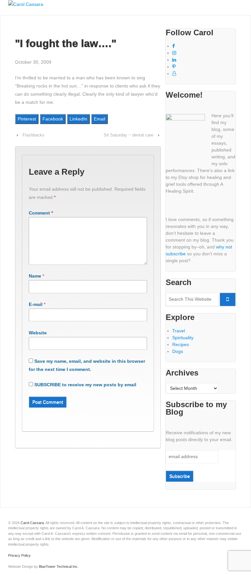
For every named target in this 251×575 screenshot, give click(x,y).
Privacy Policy (19, 555)
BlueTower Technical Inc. (58, 566)
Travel (178, 330)
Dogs (177, 351)
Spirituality (182, 337)
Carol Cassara (32, 523)
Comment (41, 213)
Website (38, 332)
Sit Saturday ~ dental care (128, 135)
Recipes (180, 344)
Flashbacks (33, 135)
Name (35, 276)
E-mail (35, 304)
